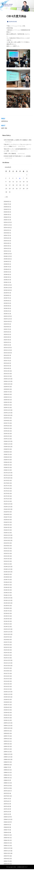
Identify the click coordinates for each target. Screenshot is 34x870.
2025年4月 (6, 243)
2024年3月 (6, 277)
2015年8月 (6, 545)
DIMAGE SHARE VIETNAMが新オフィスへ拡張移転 (17, 156)
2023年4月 (6, 306)
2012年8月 (6, 639)
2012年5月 (6, 647)
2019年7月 (6, 423)
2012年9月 (6, 637)
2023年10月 (7, 290)
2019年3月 (6, 433)
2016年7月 (6, 517)
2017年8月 (6, 483)
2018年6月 (6, 457)
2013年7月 (6, 611)
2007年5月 (6, 803)
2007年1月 (6, 814)
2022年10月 (7, 321)
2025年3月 (6, 246)
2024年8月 (6, 264)
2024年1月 (6, 282)
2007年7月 (6, 798)
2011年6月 (6, 676)
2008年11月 (7, 757)
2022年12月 (7, 316)
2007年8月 (6, 796)
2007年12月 (7, 785)
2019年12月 (7, 410)
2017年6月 (6, 488)
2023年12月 (7, 285)
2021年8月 (6, 358)
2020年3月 (6, 402)
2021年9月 (6, 355)
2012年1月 (6, 657)
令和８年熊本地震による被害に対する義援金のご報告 (17, 140)
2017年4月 (6, 493)
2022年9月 (6, 324)
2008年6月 (6, 770)
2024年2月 (6, 279)
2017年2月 (6, 498)
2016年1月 (6, 532)
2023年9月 (6, 292)
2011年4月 (6, 681)
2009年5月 (6, 741)
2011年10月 (7, 665)
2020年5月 (6, 397)
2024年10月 (7, 259)
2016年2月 (6, 530)
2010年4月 (6, 712)
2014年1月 (6, 595)
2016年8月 (6, 514)
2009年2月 (6, 749)
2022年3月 (6, 339)
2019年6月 (6, 425)
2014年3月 (6, 590)
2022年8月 (6, 326)
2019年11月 (7, 412)
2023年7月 (6, 298)
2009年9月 (6, 731)
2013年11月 (7, 600)
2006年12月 (7, 817)
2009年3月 (6, 746)
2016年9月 (6, 512)
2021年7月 (6, 360)
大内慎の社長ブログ (22, 867)
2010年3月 (6, 715)
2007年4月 (6, 806)
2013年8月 (6, 608)
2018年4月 (6, 462)
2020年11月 (7, 381)
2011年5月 (6, 678)
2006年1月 (6, 845)
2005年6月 (6, 863)
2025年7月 (6, 235)
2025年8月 (6, 233)
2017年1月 (6, 501)
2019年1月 (6, 438)
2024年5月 (6, 272)
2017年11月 (7, 475)
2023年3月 (6, 308)
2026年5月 (6, 209)
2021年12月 (7, 347)
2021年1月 (6, 376)
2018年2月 (6, 467)
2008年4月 (6, 775)
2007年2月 (6, 811)
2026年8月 (6, 201)
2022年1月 (6, 345)
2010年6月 (6, 707)
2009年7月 (6, 736)
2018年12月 (7, 441)
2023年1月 (6, 313)
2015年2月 (6, 561)
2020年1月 (6, 407)
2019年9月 (6, 418)
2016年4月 (6, 525)
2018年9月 (6, 449)
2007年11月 (7, 788)
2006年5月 (6, 835)
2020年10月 (7, 384)
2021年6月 (6, 363)
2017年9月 (6, 480)
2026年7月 (6, 204)
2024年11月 (7, 256)
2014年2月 (6, 592)
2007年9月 (6, 793)
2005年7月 (6, 861)
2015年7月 (6, 548)
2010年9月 (6, 699)
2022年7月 (6, 329)
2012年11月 (7, 631)
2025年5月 (6, 240)
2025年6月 (6, 238)
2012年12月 (7, 629)
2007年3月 (6, 809)
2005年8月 (6, 858)
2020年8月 (6, 389)
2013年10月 (7, 603)
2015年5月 (6, 553)
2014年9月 (6, 574)
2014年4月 (6, 587)
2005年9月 (6, 856)
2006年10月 (7, 822)
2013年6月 (6, 613)
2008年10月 (7, 759)
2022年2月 (6, 342)
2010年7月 (6, 704)
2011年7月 (6, 673)
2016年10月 (7, 509)
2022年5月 (6, 334)
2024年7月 (6, 266)
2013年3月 (6, 621)
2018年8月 (6, 452)
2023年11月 (7, 287)
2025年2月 (6, 248)
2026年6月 (6, 206)
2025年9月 (6, 230)
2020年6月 (6, 394)
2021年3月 (6, 371)
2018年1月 (6, 470)
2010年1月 (6, 720)
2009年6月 (6, 738)
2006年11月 (7, 819)
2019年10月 (7, 415)
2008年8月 (6, 764)
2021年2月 (6, 373)
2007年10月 (7, 790)
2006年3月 (6, 840)
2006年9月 (6, 824)
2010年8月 (6, 702)
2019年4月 (6, 431)
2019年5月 (6, 428)
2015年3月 (6, 558)
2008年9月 (6, 762)
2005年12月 (7, 848)
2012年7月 (6, 642)
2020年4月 (6, 399)
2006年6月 (6, 832)
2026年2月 (6, 217)
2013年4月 (6, 618)
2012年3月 (6, 652)
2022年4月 (6, 337)
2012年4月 (6, 650)
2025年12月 (7, 222)
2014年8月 (6, 577)
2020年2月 (6, 405)
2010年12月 (7, 691)
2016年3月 (6, 527)
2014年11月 (7, 569)
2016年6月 (6, 519)
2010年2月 (6, 717)
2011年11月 (7, 663)
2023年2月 (6, 311)
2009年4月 (6, 744)
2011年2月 (6, 686)
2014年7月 (6, 579)
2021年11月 (7, 350)
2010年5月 (6, 710)
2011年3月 (6, 684)
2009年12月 (7, 723)
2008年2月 (6, 780)
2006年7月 (6, 830)
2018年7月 (6, 454)
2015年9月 (6, 543)
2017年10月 (7, 478)
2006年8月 (6, 827)
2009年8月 (6, 733)
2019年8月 (6, 420)
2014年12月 (7, 566)
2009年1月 (6, 751)
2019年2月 (6, 436)
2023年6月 (6, 300)
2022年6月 (6, 332)
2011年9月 (6, 668)
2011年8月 (6, 670)
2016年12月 (7, 504)
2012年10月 (7, 634)
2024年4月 (6, 274)
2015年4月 (6, 556)
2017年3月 (6, 496)
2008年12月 (7, 754)
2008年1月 (6, 783)
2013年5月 (6, 616)
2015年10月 (7, 540)
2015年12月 (7, 535)
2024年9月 (6, 261)
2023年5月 (6, 303)
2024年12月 (7, 253)
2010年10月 (7, 697)
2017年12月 (7, 472)
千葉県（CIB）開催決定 (10, 153)
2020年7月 (6, 392)
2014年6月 (6, 582)
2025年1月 (6, 251)
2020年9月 (6, 386)
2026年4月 (6, 212)
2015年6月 (6, 551)
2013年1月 (6, 626)
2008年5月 (6, 772)
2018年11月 (7, 444)
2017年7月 (6, 485)
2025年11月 (7, 225)
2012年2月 (6, 655)
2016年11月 (7, 506)
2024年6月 (6, 269)
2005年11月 (7, 850)
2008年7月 (6, 767)
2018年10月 (7, 446)
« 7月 (6, 197)
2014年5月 (6, 584)
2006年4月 (6, 837)
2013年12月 (7, 598)
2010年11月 (7, 694)
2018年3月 (6, 465)
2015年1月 (6, 564)
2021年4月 (6, 368)
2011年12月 (7, 660)
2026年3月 (6, 214)
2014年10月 (7, 571)
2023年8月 (6, 295)
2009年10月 (7, 728)
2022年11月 (7, 319)
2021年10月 (7, 352)
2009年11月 (7, 725)
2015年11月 (7, 538)
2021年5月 (6, 365)
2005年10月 (7, 853)
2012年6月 (6, 644)
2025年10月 (7, 227)
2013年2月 (6, 624)
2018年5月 (6, 459)
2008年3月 (6, 777)
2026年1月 (6, 219)
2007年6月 (6, 801)
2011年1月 (6, 689)
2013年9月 (6, 605)
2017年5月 (6, 491)
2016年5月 (6, 522)
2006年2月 (6, 843)
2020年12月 (7, 378)
